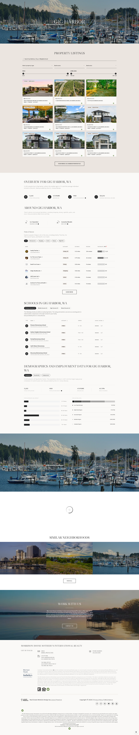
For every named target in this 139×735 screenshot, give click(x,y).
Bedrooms (89, 65)
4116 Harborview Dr (35, 252)
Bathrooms (57, 65)
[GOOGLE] (112, 703)
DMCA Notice (108, 700)
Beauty (55, 240)
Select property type (28, 65)
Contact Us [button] (69, 626)
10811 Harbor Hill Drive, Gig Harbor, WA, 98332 (40, 347)
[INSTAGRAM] (100, 703)
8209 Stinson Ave (34, 278)
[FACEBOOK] (97, 703)
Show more (69, 292)
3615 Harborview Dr (35, 284)
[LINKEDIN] (104, 703)
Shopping (42, 240)
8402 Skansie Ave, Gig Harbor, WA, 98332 (39, 326)
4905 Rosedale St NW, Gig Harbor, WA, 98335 (39, 354)
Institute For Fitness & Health (38, 283)
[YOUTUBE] (108, 703)
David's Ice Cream (35, 264)
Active (48, 240)
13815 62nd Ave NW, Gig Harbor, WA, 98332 (39, 340)
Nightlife (62, 240)
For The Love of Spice (35, 257)
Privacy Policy (98, 700)
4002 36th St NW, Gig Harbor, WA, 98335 (38, 333)
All (26, 240)
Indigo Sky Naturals (35, 270)
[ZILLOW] (116, 703)
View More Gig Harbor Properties (69, 163)
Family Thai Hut (34, 250)
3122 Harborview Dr (35, 258)
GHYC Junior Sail (34, 276)
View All (69, 581)
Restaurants (33, 240)
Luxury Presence (56, 700)
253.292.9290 (96, 652)
